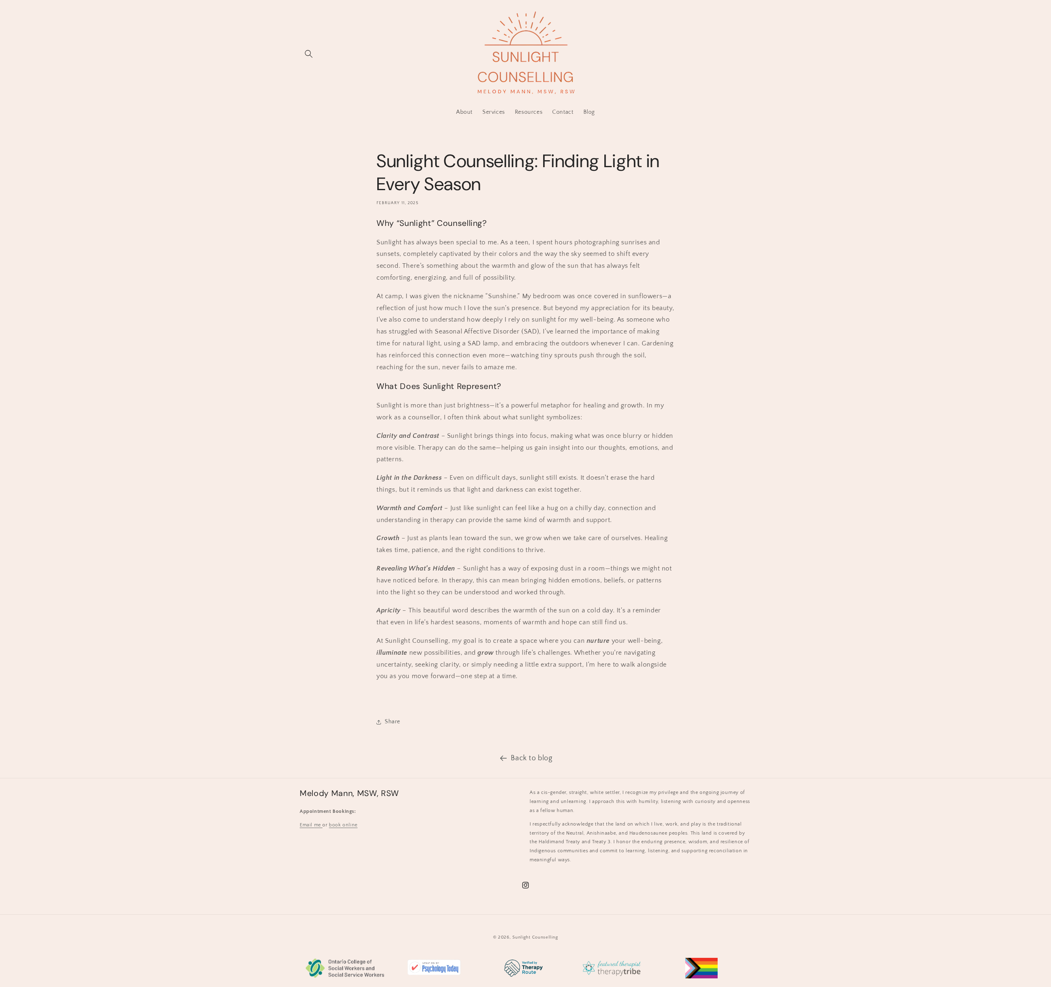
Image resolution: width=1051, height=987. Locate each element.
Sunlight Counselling (535, 937)
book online (343, 825)
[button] (309, 54)
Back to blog (531, 758)
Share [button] (392, 721)
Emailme (311, 825)
